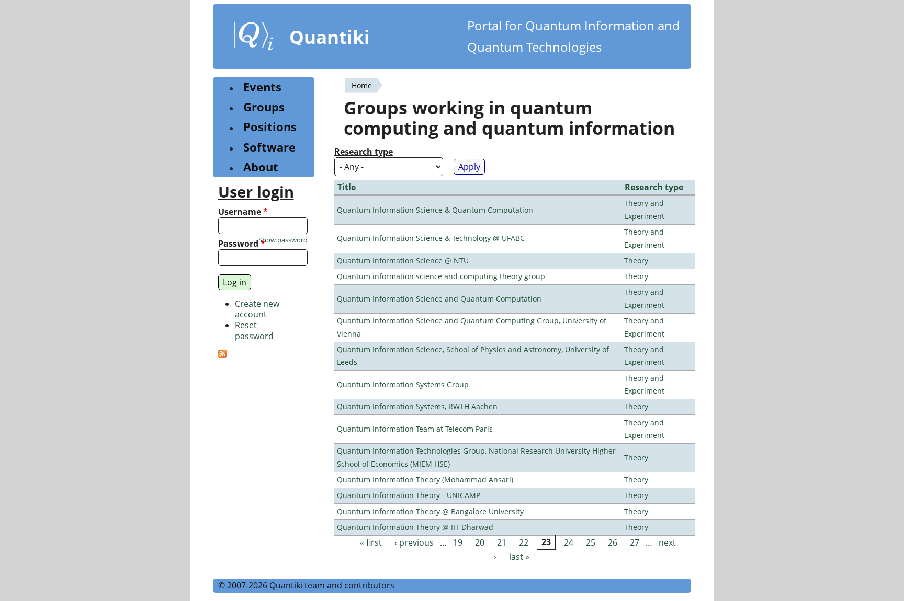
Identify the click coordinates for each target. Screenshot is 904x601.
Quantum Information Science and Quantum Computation (439, 299)
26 (612, 542)
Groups (264, 107)
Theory (636, 260)
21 (501, 542)
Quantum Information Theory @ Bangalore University (430, 511)
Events (262, 87)
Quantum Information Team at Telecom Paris (415, 429)
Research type (363, 151)
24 (568, 542)
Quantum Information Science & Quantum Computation (435, 210)
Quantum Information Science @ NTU (403, 260)
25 (590, 542)
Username (243, 211)
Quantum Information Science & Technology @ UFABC (431, 238)
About (260, 167)
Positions (270, 127)
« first (371, 542)
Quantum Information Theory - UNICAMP (408, 495)
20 (479, 542)
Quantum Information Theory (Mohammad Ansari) (425, 479)
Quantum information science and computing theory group (441, 276)
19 (457, 542)
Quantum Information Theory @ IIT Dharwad (415, 527)
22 (523, 542)
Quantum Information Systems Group (403, 384)
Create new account (257, 309)
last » (519, 556)
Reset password (254, 330)
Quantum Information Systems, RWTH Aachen (417, 406)
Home (362, 85)
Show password (283, 240)
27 (634, 542)
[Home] (253, 38)
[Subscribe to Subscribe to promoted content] (222, 355)
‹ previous (414, 542)
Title (346, 187)
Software (269, 147)
